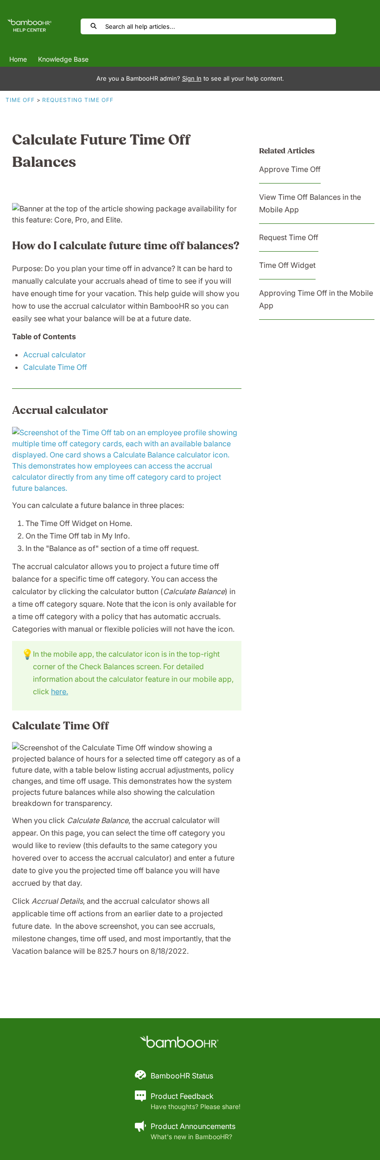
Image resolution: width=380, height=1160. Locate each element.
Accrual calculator (54, 354)
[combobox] (220, 26)
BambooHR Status (182, 1075)
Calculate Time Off (55, 367)
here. (59, 691)
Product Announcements (193, 1126)
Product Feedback (182, 1096)
